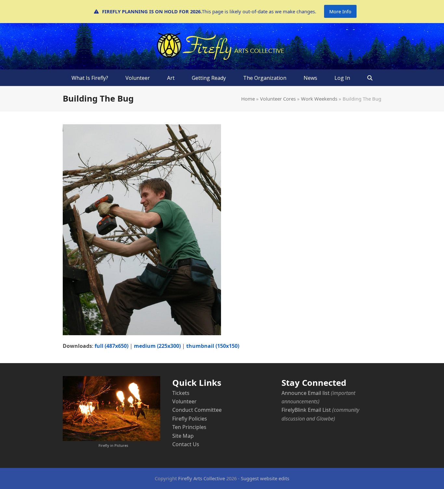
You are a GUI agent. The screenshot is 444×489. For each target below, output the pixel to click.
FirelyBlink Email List (306, 409)
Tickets (180, 393)
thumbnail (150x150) (212, 345)
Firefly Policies (189, 418)
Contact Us (185, 444)
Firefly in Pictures (113, 445)
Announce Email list (305, 393)
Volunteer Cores (278, 98)
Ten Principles (189, 427)
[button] (370, 78)
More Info (340, 11)
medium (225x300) (157, 345)
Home (248, 98)
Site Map (183, 435)
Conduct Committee (197, 409)
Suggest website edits (265, 478)
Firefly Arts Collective (201, 478)
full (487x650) (111, 345)
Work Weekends (319, 98)
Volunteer (184, 401)
